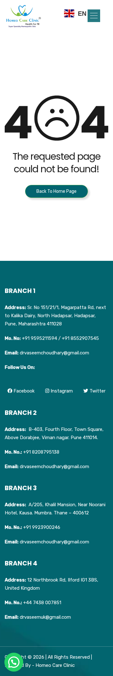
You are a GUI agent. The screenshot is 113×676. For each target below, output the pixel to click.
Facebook (23, 391)
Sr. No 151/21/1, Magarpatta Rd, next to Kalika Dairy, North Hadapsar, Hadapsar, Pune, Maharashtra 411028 (55, 316)
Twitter (96, 391)
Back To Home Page (56, 191)
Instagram (61, 391)
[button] (94, 15)
